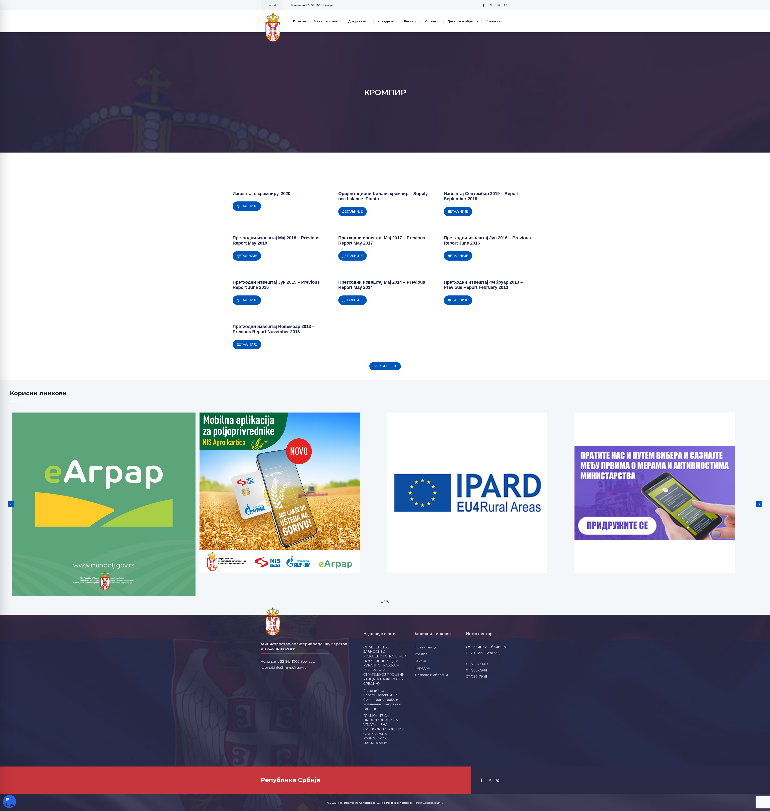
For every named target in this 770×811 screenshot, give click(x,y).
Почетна (300, 21)
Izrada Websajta (424, 802)
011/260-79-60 (477, 664)
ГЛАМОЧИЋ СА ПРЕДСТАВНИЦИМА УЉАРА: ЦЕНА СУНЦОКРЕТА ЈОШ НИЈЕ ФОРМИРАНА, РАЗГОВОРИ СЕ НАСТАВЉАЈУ (384, 729)
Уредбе (421, 654)
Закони (421, 661)
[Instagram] (498, 5)
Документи (357, 21)
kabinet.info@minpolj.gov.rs (283, 667)
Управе (430, 21)
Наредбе (422, 668)
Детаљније (247, 206)
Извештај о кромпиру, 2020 (261, 193)
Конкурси (385, 21)
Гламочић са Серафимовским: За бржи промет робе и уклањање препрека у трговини (382, 700)
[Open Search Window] (505, 5)
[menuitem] (327, 21)
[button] (385, 366)
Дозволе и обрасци (462, 21)
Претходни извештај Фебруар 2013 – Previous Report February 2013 (483, 285)
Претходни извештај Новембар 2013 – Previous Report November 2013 (274, 329)
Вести (408, 21)
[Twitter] (491, 5)
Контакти (493, 21)
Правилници (426, 647)
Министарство (325, 21)
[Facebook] (484, 5)
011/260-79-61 (476, 670)
